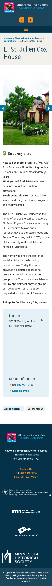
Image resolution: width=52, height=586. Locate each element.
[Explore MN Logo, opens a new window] (26, 511)
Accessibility (20, 578)
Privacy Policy (39, 575)
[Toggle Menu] (26, 29)
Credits (9, 578)
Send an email (20, 390)
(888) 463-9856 (28, 473)
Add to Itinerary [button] (12, 409)
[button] (30, 20)
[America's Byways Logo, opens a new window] (26, 531)
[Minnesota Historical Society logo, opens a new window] (26, 558)
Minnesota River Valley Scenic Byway (26, 9)
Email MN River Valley (26, 477)
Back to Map (34, 409)
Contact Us (26, 469)
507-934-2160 (25, 384)
